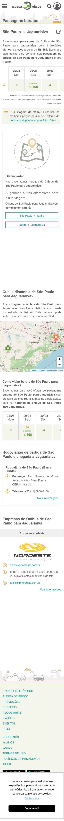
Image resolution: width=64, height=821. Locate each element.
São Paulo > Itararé (32, 215)
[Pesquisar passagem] (49, 6)
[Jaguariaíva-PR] (8, 349)
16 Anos (8, 742)
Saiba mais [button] (32, 798)
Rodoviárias (12, 712)
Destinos (10, 707)
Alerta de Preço (15, 696)
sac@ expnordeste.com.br (25, 583)
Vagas (7, 748)
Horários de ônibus (18, 691)
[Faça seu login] (57, 6)
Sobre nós (11, 737)
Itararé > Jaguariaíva (32, 225)
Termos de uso (14, 753)
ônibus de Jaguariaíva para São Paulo (33, 120)
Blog (6, 729)
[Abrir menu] (4, 6)
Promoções (12, 702)
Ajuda (7, 764)
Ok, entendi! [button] (32, 808)
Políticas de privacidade (22, 759)
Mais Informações (47, 498)
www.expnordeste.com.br (25, 565)
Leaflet (33, 370)
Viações (9, 718)
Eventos (9, 723)
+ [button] (59, 359)
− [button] (59, 364)
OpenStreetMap (46, 370)
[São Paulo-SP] (56, 337)
